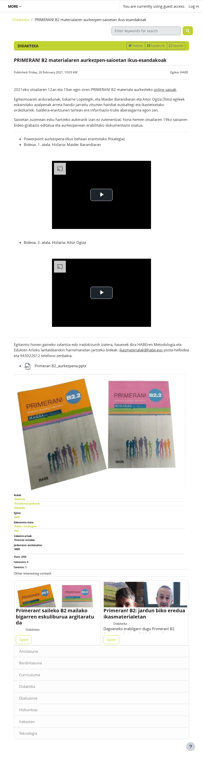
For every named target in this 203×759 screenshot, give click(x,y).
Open (23, 639)
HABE (184, 72)
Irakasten (27, 721)
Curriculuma (29, 674)
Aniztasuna (28, 651)
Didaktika (27, 686)
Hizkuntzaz (28, 709)
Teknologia (28, 733)
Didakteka (20, 19)
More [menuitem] (13, 6)
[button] (101, 6)
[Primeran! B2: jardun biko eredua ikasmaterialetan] (145, 602)
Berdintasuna (30, 662)
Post (16, 531)
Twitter (137, 45)
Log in (194, 6)
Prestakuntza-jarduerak (27, 503)
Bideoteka (19, 507)
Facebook (157, 45)
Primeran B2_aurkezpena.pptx (60, 365)
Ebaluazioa (28, 698)
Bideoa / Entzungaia (25, 526)
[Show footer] (190, 746)
